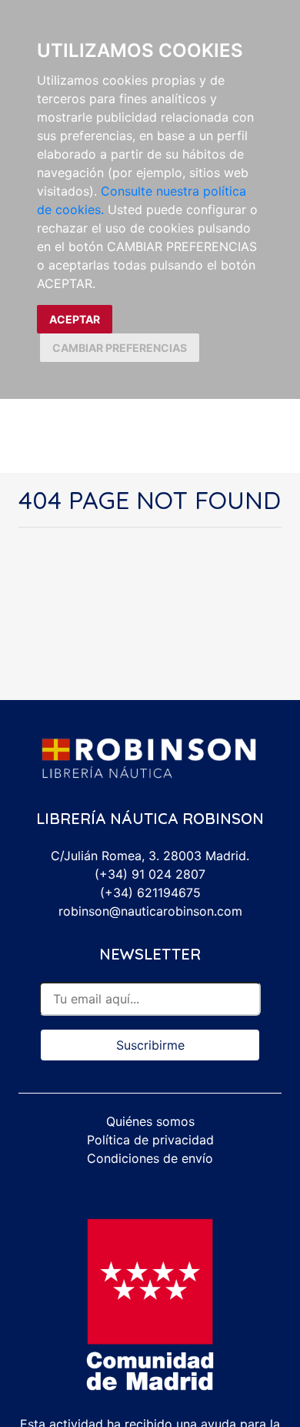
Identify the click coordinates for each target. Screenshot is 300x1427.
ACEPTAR (74, 319)
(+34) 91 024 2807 (150, 874)
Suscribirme (150, 1045)
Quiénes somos (150, 1121)
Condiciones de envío (150, 1158)
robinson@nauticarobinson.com (150, 911)
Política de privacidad (150, 1139)
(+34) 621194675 (150, 892)
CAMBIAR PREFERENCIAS (119, 347)
